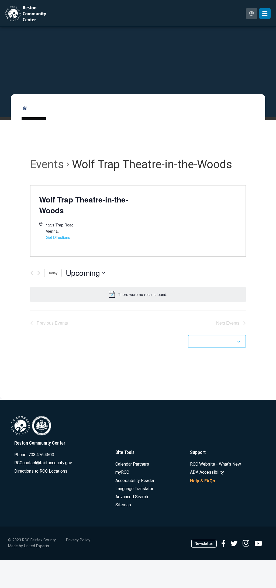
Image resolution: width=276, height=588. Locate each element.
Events (47, 164)
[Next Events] (38, 273)
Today (53, 272)
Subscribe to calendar (214, 341)
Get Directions (58, 237)
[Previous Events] (31, 273)
